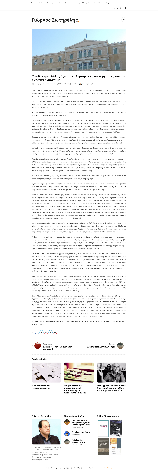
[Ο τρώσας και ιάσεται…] (67, 433)
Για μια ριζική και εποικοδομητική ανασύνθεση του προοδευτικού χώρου (75, 389)
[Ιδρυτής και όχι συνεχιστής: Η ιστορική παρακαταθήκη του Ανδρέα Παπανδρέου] (111, 373)
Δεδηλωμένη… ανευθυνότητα (101, 346)
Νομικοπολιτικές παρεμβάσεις (76, 3)
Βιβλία (43, 3)
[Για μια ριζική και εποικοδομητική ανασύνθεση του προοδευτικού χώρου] (79, 373)
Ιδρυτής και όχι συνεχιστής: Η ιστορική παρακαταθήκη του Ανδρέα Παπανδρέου (111, 388)
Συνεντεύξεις (92, 3)
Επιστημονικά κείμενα (55, 3)
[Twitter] (115, 7)
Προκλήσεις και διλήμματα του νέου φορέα (57, 348)
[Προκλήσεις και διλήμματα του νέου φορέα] (37, 345)
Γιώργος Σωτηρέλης (55, 20)
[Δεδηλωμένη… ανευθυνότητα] (120, 345)
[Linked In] (117, 7)
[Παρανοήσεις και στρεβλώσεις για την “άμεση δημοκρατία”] (67, 422)
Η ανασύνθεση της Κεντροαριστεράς (41, 386)
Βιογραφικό (35, 3)
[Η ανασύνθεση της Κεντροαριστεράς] (46, 373)
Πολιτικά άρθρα (104, 3)
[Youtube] (120, 7)
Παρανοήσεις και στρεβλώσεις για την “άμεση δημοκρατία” (81, 422)
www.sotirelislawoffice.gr (103, 468)
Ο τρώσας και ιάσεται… (82, 432)
